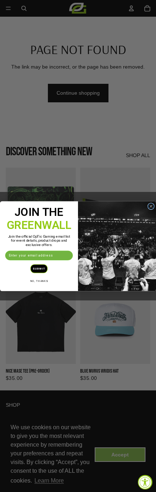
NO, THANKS (39, 280)
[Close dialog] (151, 206)
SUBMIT (39, 268)
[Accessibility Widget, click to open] (145, 482)
